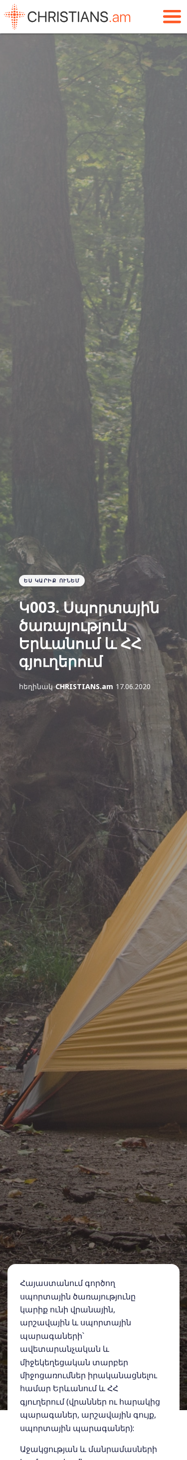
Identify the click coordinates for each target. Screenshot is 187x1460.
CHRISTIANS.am (84, 686)
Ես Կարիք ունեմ (52, 580)
